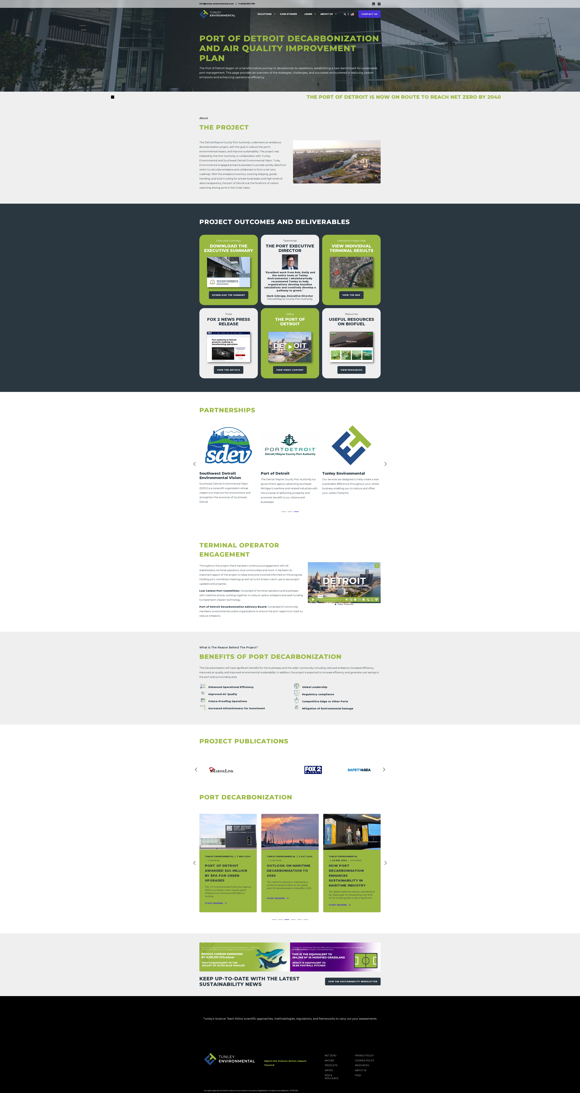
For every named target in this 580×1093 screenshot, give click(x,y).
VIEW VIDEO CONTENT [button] (290, 370)
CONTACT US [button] (369, 14)
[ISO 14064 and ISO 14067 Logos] (351, 1037)
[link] (228, 464)
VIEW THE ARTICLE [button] (228, 370)
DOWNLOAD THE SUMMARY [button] (228, 295)
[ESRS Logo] (314, 1037)
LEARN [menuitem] (308, 14)
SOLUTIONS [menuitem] (265, 14)
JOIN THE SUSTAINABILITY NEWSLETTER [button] (352, 981)
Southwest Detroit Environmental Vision (247, 160)
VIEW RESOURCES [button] (351, 370)
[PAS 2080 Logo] (259, 1037)
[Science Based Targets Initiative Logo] (203, 1037)
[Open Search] (345, 14)
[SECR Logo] (332, 1037)
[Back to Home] (217, 14)
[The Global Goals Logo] (369, 1037)
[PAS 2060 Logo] (277, 1037)
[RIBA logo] (222, 1037)
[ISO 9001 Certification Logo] (296, 1037)
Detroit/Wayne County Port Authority (227, 142)
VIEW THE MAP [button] (351, 295)
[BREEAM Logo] (240, 1037)
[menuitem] (216, 4)
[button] (283, 511)
